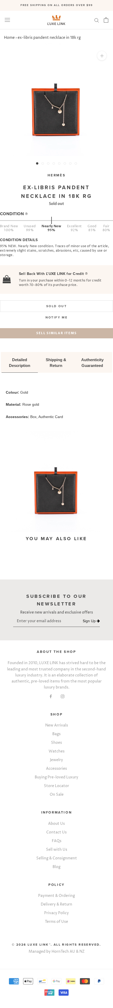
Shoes (56, 742)
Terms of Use (56, 921)
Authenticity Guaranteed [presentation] (93, 362)
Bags (56, 733)
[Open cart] (106, 20)
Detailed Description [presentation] (19, 362)
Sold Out (56, 306)
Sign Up (90, 621)
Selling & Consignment (56, 858)
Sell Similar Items (56, 333)
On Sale (57, 794)
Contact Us (56, 832)
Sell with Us (56, 849)
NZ (82, 951)
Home (9, 37)
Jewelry (56, 759)
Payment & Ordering (56, 895)
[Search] (96, 20)
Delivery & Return (56, 904)
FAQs (56, 840)
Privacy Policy (56, 913)
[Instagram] (62, 696)
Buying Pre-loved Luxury (56, 777)
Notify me (56, 317)
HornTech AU (63, 951)
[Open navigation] (7, 20)
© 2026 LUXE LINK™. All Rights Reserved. (56, 944)
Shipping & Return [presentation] (56, 362)
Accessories (56, 768)
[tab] (20, 363)
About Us (56, 823)
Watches (57, 751)
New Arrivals (56, 725)
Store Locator (56, 785)
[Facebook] (51, 696)
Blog (56, 866)
